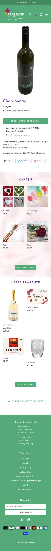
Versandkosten (24, 110)
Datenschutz (25, 472)
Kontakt (25, 463)
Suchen (25, 458)
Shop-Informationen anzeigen (18, 135)
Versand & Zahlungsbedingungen (25, 480)
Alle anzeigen (25, 268)
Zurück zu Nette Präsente (27, 401)
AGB (25, 485)
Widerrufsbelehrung (25, 476)
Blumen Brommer (29, 542)
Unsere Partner (25, 489)
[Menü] (46, 14)
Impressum (25, 467)
